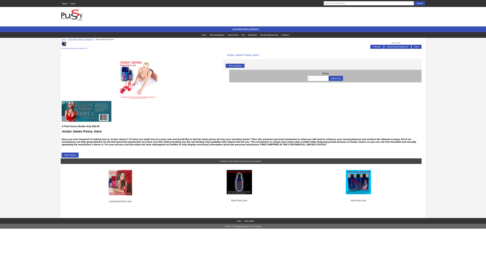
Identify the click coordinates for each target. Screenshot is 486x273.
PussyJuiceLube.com (242, 226)
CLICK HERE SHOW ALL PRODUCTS (81, 39)
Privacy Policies (233, 35)
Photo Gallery (252, 35)
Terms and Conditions (217, 35)
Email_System (249, 221)
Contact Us (285, 35)
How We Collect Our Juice (269, 35)
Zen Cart (258, 226)
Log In (72, 3)
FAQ (243, 35)
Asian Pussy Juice (358, 200)
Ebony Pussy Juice (239, 200)
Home (64, 3)
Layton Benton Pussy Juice (120, 201)
